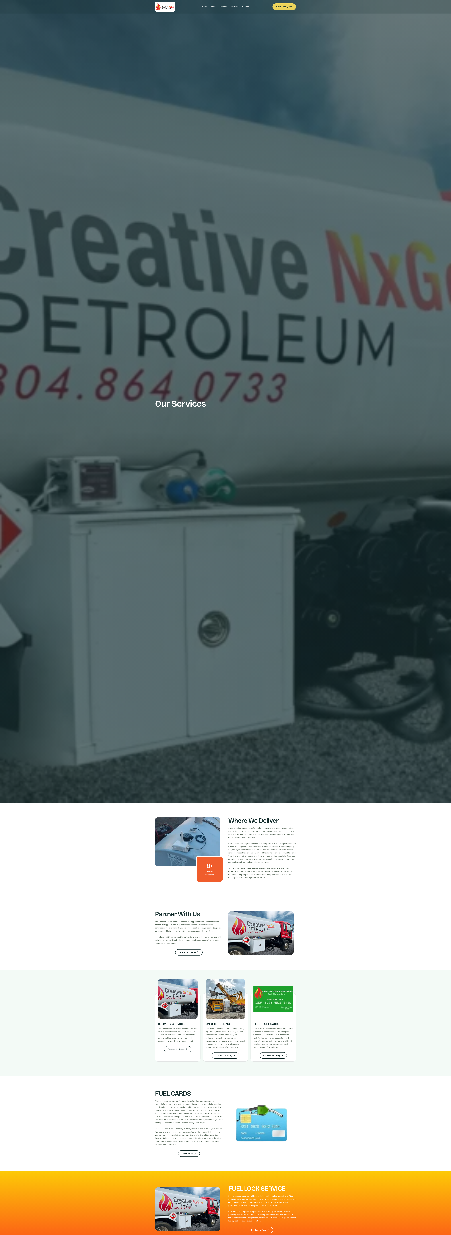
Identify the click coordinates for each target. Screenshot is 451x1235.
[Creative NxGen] (165, 6)
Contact (245, 7)
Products (235, 7)
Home (204, 7)
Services (223, 7)
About (213, 7)
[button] (284, 6)
